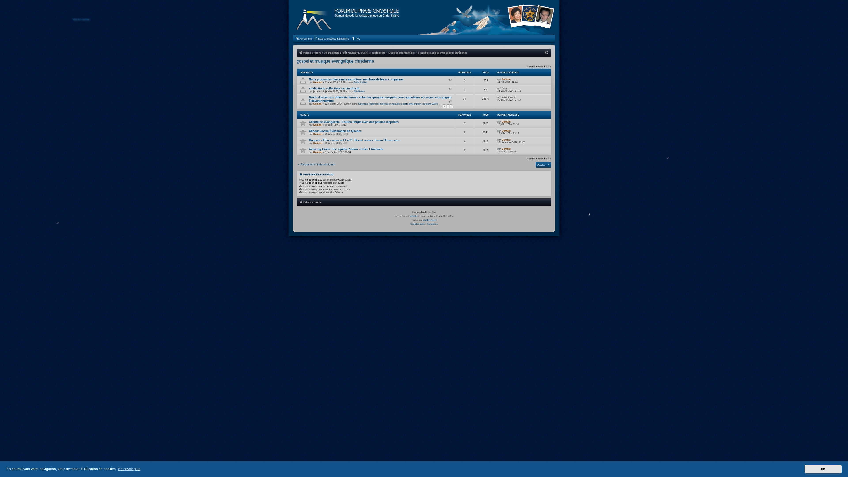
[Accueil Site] (531, 17)
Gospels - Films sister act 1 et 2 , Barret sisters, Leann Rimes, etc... (355, 140)
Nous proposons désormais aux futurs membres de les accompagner (356, 79)
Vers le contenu (81, 19)
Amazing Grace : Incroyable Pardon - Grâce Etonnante (346, 149)
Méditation (359, 91)
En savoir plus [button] (129, 469)
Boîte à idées (361, 82)
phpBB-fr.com (430, 220)
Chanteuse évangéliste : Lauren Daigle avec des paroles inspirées (354, 122)
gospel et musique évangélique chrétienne (335, 61)
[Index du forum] (314, 17)
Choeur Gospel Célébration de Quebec (335, 131)
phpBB (413, 216)
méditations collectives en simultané (334, 88)
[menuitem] (303, 38)
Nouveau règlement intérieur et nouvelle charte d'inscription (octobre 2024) (398, 103)
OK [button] (823, 469)
